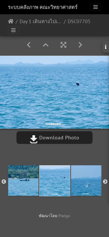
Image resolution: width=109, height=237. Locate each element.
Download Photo (58, 137)
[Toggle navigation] (95, 7)
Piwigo (64, 215)
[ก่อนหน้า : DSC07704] (29, 45)
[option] (23, 180)
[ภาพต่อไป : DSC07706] (80, 45)
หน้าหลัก (11, 21)
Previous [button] (3, 181)
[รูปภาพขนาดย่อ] (46, 45)
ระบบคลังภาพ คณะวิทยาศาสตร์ (43, 7)
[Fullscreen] (63, 45)
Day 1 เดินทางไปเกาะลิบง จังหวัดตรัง (41, 21)
